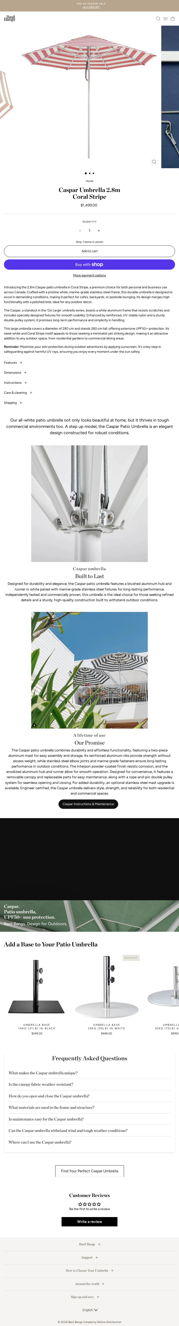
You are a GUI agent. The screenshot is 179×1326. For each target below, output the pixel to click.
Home (89, 181)
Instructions (13, 383)
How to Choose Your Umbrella (87, 1270)
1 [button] (86, 173)
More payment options (89, 275)
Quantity (89, 221)
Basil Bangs (87, 1244)
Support (87, 1257)
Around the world (87, 1284)
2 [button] (90, 174)
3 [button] (94, 174)
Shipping (10, 403)
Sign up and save (83, 1297)
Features (11, 363)
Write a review (89, 1221)
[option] (89, 5)
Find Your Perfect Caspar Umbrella (89, 1171)
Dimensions (13, 373)
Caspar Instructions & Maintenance (88, 804)
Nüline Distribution (109, 1322)
